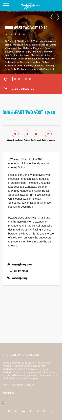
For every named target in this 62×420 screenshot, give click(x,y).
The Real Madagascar (20, 354)
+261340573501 (19, 271)
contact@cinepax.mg (22, 264)
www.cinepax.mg (19, 278)
